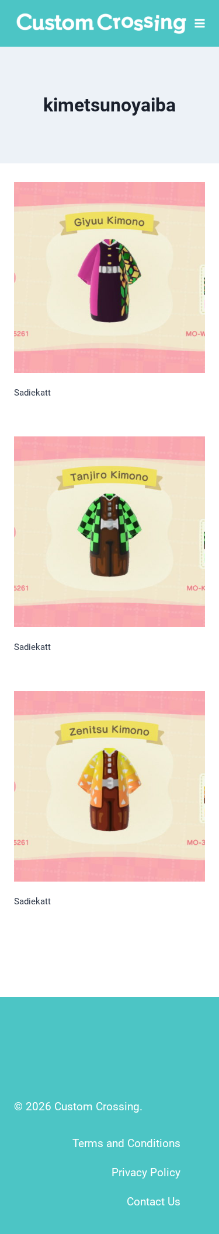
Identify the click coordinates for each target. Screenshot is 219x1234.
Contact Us (153, 1201)
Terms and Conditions (126, 1143)
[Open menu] (200, 23)
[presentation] (109, 277)
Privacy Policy (146, 1172)
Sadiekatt (32, 392)
